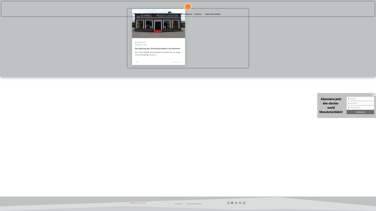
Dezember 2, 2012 (141, 45)
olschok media (141, 203)
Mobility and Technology (181, 14)
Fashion (159, 14)
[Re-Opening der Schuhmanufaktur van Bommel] (158, 23)
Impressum (179, 204)
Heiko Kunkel (141, 42)
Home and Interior (212, 14)
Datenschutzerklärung (193, 204)
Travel (166, 14)
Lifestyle (197, 14)
